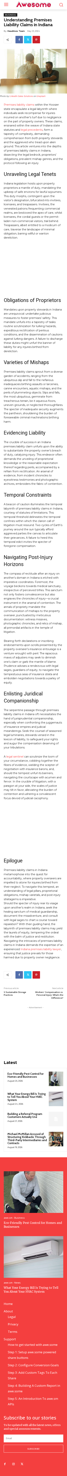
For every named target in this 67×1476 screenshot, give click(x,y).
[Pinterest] (36, 39)
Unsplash (41, 96)
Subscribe (33, 1448)
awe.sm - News (12, 1283)
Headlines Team (16, 31)
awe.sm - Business (14, 1218)
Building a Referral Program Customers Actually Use (24, 1115)
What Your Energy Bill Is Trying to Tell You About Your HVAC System (26, 1097)
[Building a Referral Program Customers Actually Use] (56, 1119)
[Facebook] (19, 39)
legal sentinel (14, 756)
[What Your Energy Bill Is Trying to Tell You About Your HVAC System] (56, 1099)
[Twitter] (27, 39)
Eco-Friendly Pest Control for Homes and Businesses (25, 1075)
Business (10, 15)
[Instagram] (13, 1464)
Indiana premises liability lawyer (40, 949)
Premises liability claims (19, 104)
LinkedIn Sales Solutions (21, 96)
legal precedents (32, 129)
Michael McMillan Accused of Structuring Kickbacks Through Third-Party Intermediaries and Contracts (27, 1138)
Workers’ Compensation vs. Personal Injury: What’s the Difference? (49, 995)
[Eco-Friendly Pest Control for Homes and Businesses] (56, 1079)
